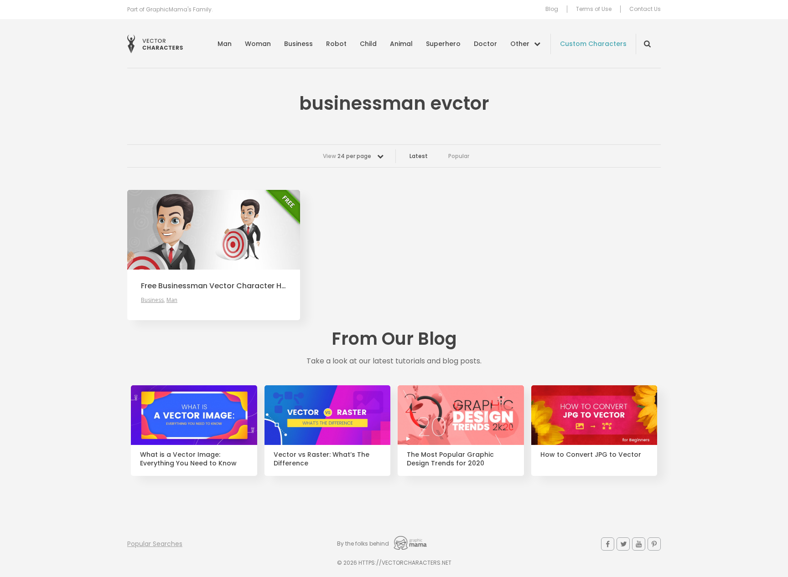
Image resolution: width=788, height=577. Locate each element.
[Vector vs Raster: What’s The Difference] (327, 415)
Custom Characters (593, 43)
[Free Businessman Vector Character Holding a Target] (213, 230)
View (347, 156)
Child (368, 43)
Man (225, 43)
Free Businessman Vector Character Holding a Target (213, 286)
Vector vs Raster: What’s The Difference (321, 459)
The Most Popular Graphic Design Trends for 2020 (450, 459)
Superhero (443, 43)
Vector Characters (155, 44)
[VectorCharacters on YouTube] (638, 544)
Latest (419, 156)
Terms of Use (594, 9)
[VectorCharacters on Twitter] (623, 544)
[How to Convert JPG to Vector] (594, 415)
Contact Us (645, 9)
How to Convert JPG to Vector (590, 454)
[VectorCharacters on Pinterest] (654, 544)
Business (298, 43)
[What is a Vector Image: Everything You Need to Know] (194, 415)
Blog (551, 9)
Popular (458, 156)
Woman (258, 43)
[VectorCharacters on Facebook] (607, 544)
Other (519, 43)
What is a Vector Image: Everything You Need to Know (188, 459)
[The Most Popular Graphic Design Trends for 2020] (461, 415)
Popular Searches (154, 543)
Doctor (485, 43)
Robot (336, 43)
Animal (401, 43)
